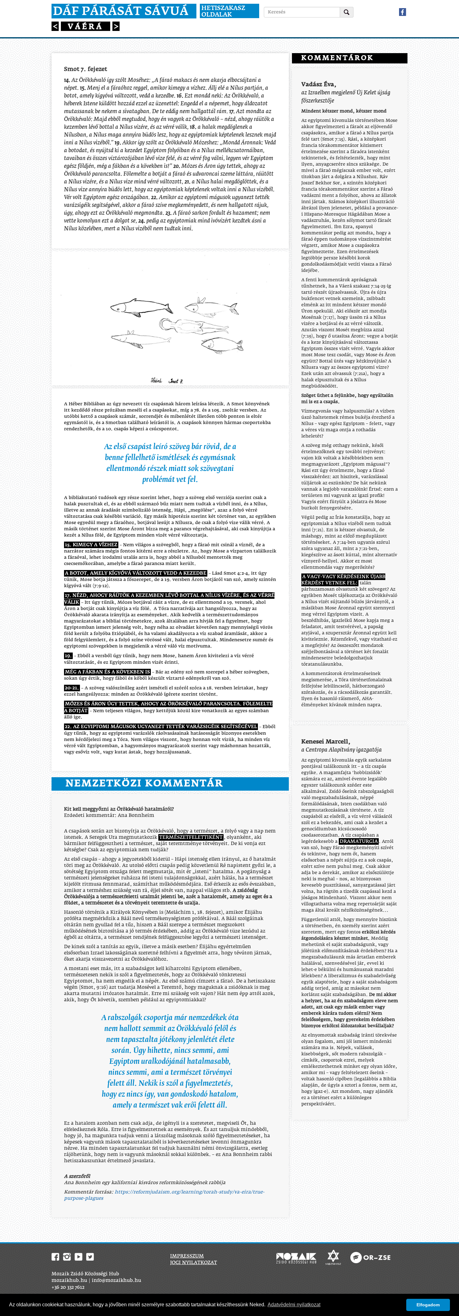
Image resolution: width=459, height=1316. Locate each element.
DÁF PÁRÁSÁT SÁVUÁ (121, 12)
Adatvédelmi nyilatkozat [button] (294, 1304)
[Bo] (116, 28)
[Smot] (56, 28)
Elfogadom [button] (428, 1304)
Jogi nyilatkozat (193, 1262)
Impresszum (187, 1256)
